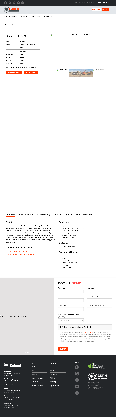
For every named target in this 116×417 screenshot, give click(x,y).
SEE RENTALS (31, 67)
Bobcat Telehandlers (36, 16)
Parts (33, 370)
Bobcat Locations (89, 2)
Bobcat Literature (37, 385)
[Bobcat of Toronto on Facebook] (5, 2)
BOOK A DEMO (96, 9)
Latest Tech (35, 382)
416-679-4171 (10, 385)
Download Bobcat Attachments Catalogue (20, 254)
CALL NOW (105, 9)
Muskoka (7, 403)
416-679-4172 (10, 375)
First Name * (62, 288)
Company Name (96, 305)
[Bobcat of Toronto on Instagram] (22, 2)
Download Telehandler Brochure (16, 251)
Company (53, 363)
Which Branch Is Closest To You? (69, 315)
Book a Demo (31, 72)
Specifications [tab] (26, 214)
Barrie (6, 388)
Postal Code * (63, 305)
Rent (33, 367)
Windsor (7, 396)
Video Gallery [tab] (44, 214)
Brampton (7, 371)
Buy (33, 363)
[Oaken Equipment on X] (10, 2)
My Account (105, 2)
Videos (99, 2)
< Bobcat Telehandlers (12, 25)
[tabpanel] (58, 243)
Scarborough (9, 379)
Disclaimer (90, 389)
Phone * (60, 297)
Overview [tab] (10, 214)
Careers (52, 370)
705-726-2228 (10, 392)
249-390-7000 (10, 407)
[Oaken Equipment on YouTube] (18, 2)
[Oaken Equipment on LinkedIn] (14, 2)
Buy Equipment (13, 16)
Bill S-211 (96, 389)
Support (34, 374)
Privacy (90, 387)
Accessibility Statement (54, 386)
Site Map (53, 382)
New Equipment (23, 16)
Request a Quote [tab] (63, 214)
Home (5, 16)
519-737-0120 (10, 400)
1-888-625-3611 (78, 2)
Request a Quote (14, 72)
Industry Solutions (37, 378)
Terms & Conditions (97, 387)
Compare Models (84, 214)
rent (12, 67)
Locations (53, 367)
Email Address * (92, 297)
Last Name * (91, 288)
